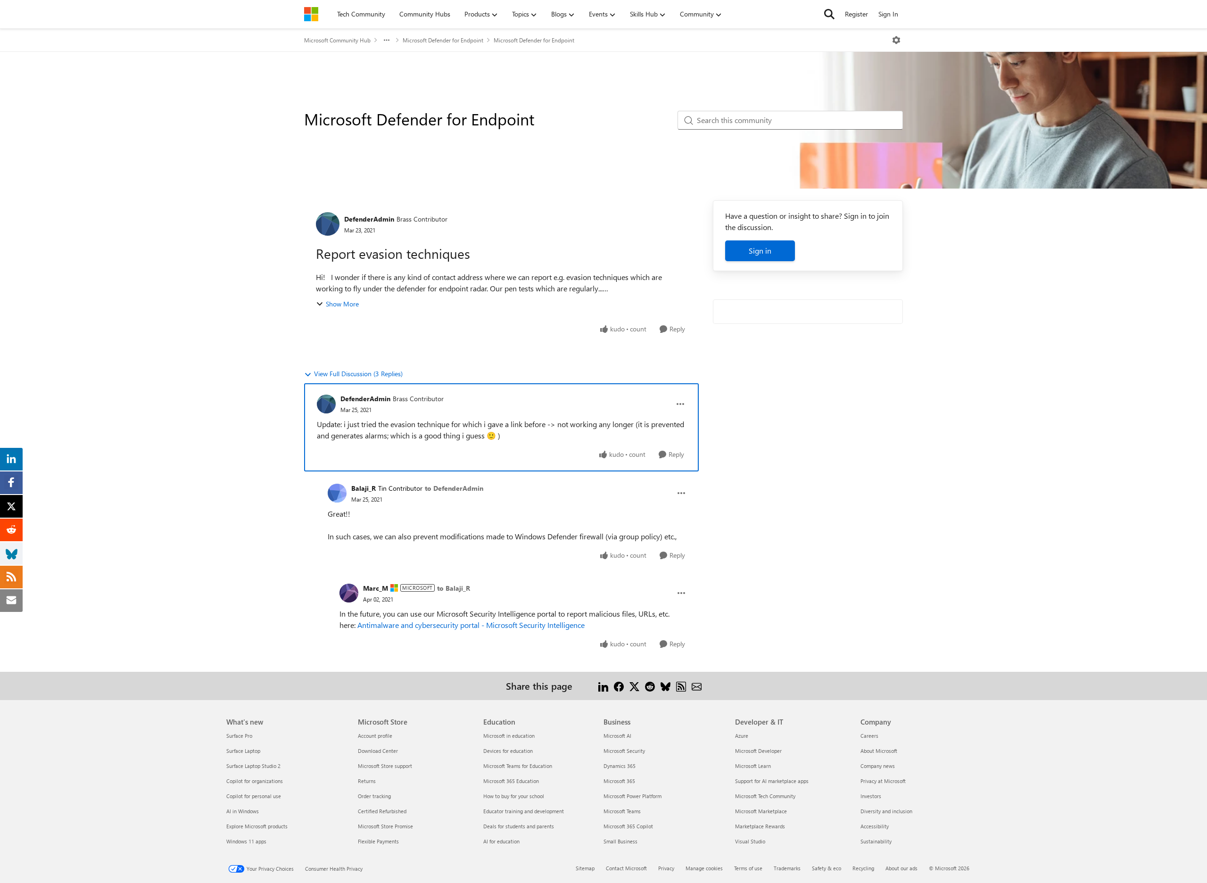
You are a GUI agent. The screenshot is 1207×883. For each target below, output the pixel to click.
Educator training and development (523, 811)
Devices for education (508, 750)
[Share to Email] (697, 686)
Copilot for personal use (253, 796)
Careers (869, 735)
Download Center (378, 750)
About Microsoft (878, 750)
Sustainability (876, 841)
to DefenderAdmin (454, 488)
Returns (367, 780)
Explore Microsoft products (257, 826)
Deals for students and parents (518, 826)
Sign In (888, 13)
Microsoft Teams (622, 811)
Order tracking (374, 796)
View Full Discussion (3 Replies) (358, 373)
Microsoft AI (617, 735)
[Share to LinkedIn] (603, 686)
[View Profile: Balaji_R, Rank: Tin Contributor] (337, 493)
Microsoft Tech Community (765, 796)
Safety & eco (826, 868)
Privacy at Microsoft (883, 780)
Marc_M (375, 588)
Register (856, 13)
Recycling (863, 868)
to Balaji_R (453, 588)
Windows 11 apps (246, 841)
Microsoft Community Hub (337, 40)
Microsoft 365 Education (511, 780)
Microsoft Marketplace (761, 811)
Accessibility (874, 826)
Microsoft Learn (753, 765)
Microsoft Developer (758, 750)
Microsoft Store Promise (385, 826)
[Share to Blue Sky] (665, 686)
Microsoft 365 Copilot (628, 826)
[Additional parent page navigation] (386, 40)
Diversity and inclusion (886, 811)
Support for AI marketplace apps (772, 780)
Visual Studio (750, 841)
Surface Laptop (243, 750)
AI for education (501, 841)
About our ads (901, 868)
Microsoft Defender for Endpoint (443, 40)
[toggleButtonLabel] (896, 40)
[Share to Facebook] (619, 686)
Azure (741, 735)
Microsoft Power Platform (632, 796)
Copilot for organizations (254, 780)
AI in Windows (242, 811)
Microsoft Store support (385, 765)
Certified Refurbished (382, 811)
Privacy (666, 868)
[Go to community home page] (311, 14)
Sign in (760, 251)
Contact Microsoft (626, 868)
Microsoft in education (509, 735)
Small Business (620, 841)
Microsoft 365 (619, 780)
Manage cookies (704, 868)
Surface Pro (239, 735)
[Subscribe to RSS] (681, 686)
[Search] (829, 14)
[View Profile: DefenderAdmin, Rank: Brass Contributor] (327, 224)
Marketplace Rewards (760, 826)
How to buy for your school (513, 796)
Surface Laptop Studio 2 (253, 765)
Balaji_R (363, 488)
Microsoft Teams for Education (517, 765)
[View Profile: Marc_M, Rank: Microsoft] (348, 593)
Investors (870, 796)
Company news (877, 765)
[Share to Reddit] (650, 686)
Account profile (375, 735)
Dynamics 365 (620, 765)
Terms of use (748, 868)
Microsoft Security (624, 750)
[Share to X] (634, 686)
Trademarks (787, 868)
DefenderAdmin (369, 219)
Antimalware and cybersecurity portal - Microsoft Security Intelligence (471, 625)
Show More (342, 303)
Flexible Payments (378, 841)
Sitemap (585, 868)
